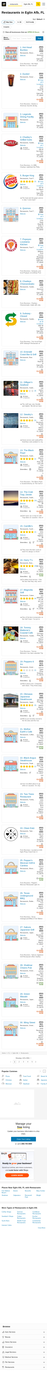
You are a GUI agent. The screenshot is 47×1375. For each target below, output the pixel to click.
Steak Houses (34, 763)
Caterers (32, 595)
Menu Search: (7, 38)
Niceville (28, 1191)
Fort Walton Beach (6, 1192)
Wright (38, 1195)
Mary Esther (40, 1191)
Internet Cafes (7, 1225)
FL (9, 1053)
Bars (30, 357)
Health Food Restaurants (21, 1221)
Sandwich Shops (35, 143)
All (20, 22)
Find (39, 38)
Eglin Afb (15, 1053)
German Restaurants (21, 1213)
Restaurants (24, 53)
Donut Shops (33, 77)
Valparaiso (17, 1195)
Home (4, 1053)
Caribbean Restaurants (37, 1213)
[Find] (38, 4)
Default (39, 19)
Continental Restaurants (37, 1221)
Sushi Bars (33, 529)
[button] (43, 4)
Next (35, 1062)
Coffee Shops (33, 735)
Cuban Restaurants (21, 1217)
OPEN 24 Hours (33, 32)
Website (23, 55)
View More (41, 1228)
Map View (9, 22)
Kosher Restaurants (37, 1217)
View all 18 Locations (40, 322)
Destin (15, 1191)
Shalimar (5, 1195)
